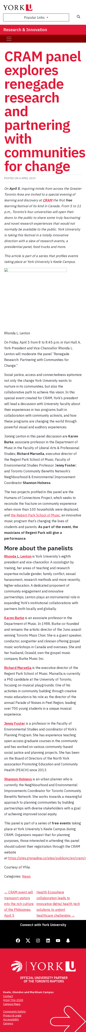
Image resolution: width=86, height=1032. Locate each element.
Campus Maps (11, 1004)
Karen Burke (14, 618)
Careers (8, 1023)
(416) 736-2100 (13, 1000)
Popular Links (35, 17)
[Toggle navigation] (9, 39)
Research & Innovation (25, 29)
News (26, 876)
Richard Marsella (18, 668)
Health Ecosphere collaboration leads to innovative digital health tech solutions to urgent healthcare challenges (58, 903)
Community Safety (14, 1011)
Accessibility (11, 1019)
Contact (8, 996)
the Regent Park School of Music (35, 515)
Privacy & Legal (12, 1015)
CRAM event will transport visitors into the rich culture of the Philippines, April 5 (19, 903)
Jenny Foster (14, 723)
